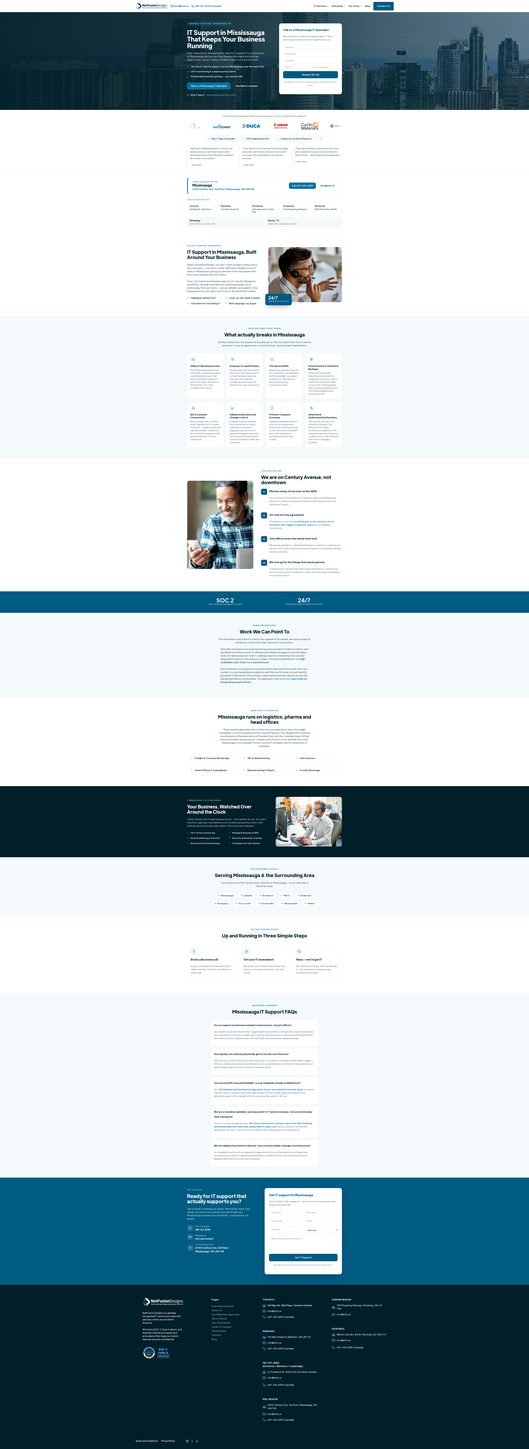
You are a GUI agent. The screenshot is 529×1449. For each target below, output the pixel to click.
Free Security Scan (223, 1306)
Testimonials (219, 1330)
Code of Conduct (222, 1326)
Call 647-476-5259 (302, 185)
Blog (367, 6)
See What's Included (247, 86)
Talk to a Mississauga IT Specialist (209, 86)
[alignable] (197, 1440)
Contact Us (383, 6)
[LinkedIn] (187, 1440)
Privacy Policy (168, 1441)
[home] (148, 6)
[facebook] (192, 1440)
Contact (216, 1335)
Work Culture (219, 1318)
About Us (217, 1310)
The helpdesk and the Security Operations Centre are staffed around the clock (260, 1089)
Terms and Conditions (147, 1441)
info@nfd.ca (327, 185)
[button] (321, 6)
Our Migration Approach (225, 1314)
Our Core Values (221, 1322)
